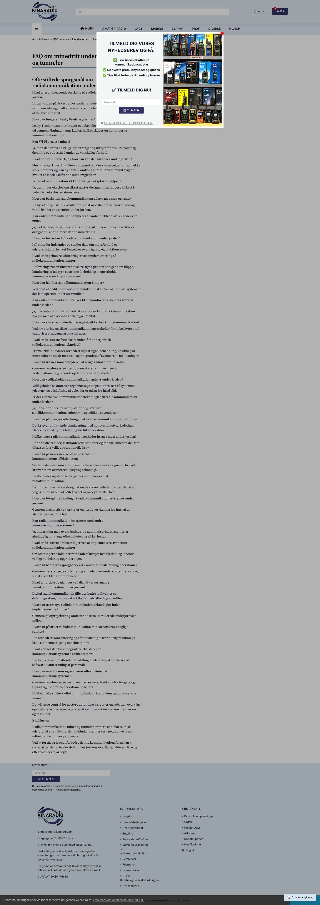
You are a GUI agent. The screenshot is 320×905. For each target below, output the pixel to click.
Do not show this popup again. (128, 123)
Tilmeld (132, 110)
